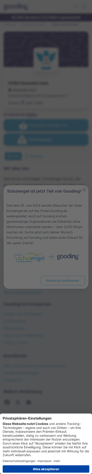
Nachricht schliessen (62, 280)
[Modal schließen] (84, 189)
